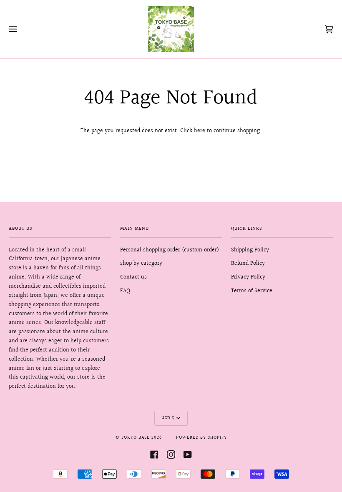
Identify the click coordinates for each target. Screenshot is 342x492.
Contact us (133, 277)
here (199, 131)
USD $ (168, 418)
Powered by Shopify (201, 438)
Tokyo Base (135, 438)
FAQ (125, 291)
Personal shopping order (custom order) (169, 250)
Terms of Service (251, 291)
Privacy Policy (248, 277)
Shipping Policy (250, 250)
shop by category (141, 263)
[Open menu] (21, 29)
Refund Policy (248, 263)
